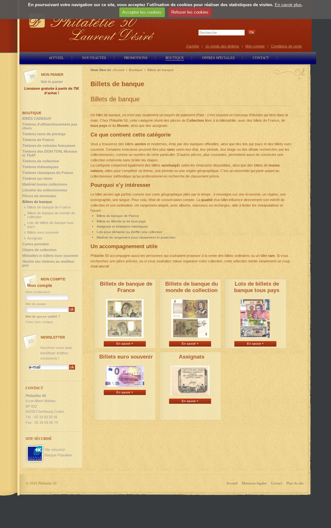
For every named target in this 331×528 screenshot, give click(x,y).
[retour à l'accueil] (91, 26)
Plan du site (295, 483)
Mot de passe (36, 304)
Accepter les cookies (142, 12)
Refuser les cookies (189, 12)
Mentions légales (254, 483)
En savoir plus (288, 4)
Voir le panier (52, 82)
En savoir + (124, 343)
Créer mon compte (39, 322)
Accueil (232, 483)
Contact (276, 483)
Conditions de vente (286, 46)
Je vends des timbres (222, 46)
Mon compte (255, 46)
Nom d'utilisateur (38, 292)
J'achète (192, 46)
